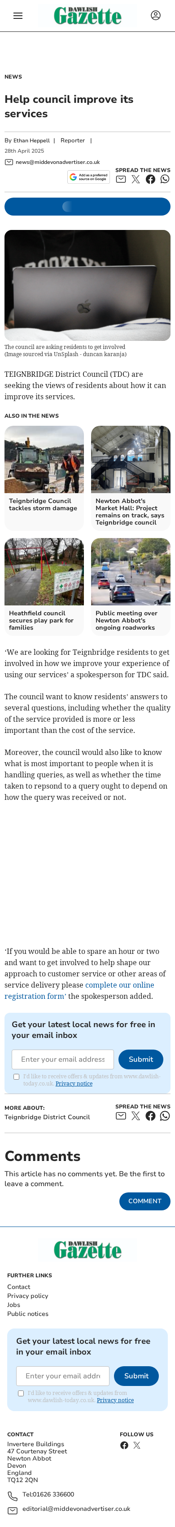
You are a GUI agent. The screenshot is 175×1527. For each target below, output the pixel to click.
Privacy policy (27, 1296)
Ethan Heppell (31, 140)
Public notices (27, 1314)
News (13, 76)
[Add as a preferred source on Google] (88, 177)
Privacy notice (74, 1083)
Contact (18, 1287)
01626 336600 (53, 1495)
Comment (145, 1201)
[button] (18, 15)
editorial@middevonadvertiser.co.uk (76, 1509)
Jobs (13, 1305)
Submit (141, 1059)
